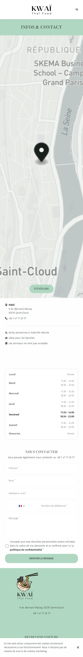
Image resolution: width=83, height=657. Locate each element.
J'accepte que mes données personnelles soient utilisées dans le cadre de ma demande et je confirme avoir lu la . (42, 545)
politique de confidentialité (26, 549)
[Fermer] (78, 647)
